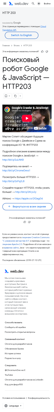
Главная (6, 45)
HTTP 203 (9, 13)
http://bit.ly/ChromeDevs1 (16, 170)
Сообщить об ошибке (15, 327)
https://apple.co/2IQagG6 (29, 198)
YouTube (9, 375)
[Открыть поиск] (33, 3)
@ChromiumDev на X (15, 370)
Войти (47, 3)
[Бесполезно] (47, 51)
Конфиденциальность (39, 398)
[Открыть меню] (5, 3)
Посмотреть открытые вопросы (20, 332)
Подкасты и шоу (13, 358)
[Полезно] (42, 51)
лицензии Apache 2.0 (12, 244)
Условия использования (13, 398)
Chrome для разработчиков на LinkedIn (24, 379)
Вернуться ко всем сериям (27, 206)
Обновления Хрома (14, 348)
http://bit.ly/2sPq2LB (13, 181)
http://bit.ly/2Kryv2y (25, 192)
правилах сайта (11, 247)
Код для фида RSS (14, 384)
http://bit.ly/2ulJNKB (13, 159)
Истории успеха (13, 353)
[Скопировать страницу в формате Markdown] (15, 95)
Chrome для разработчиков (18, 344)
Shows (17, 45)
